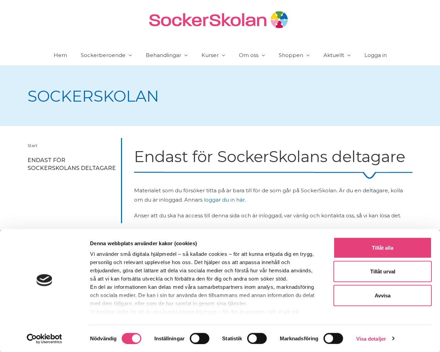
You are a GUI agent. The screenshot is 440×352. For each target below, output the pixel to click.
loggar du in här (224, 199)
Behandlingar (163, 55)
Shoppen (291, 55)
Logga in (375, 55)
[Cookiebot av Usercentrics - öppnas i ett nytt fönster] (44, 338)
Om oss (248, 55)
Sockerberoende (103, 55)
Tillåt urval (382, 271)
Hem (60, 55)
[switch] (199, 338)
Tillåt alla (382, 248)
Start (32, 145)
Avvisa (382, 295)
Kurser (210, 55)
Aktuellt (333, 55)
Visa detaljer (371, 338)
